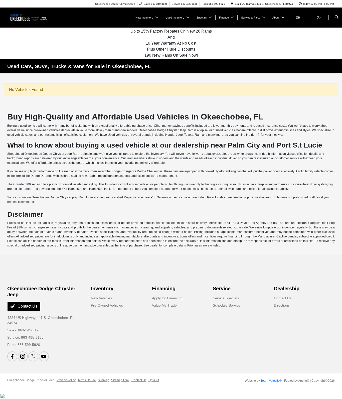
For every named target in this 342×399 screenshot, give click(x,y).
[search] (336, 18)
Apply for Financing (167, 298)
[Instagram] (23, 356)
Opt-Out (153, 380)
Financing (164, 288)
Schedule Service (226, 305)
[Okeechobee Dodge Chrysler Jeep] (30, 17)
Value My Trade (164, 305)
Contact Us (27, 306)
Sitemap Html (120, 380)
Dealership (286, 288)
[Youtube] (44, 356)
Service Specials (226, 298)
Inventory (102, 288)
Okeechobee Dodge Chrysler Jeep (31, 380)
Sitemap (103, 380)
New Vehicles (101, 298)
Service (222, 288)
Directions (282, 305)
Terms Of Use (87, 380)
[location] (232, 4)
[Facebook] (12, 356)
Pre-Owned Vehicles (107, 305)
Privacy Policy (66, 380)
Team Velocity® (271, 380)
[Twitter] (33, 356)
